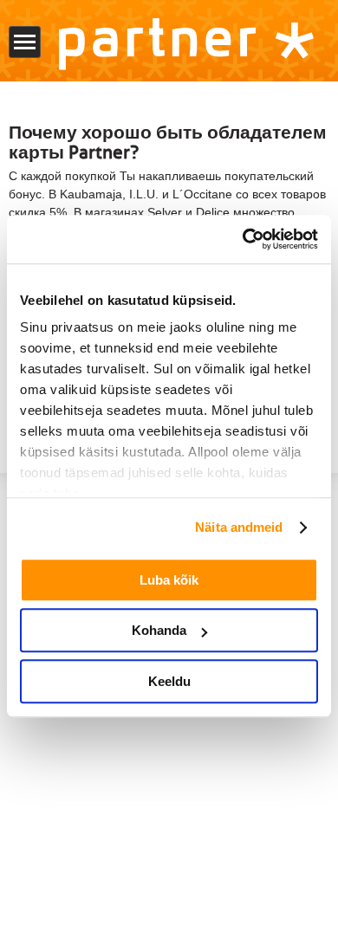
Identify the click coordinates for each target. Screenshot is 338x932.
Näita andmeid (239, 527)
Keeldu (169, 681)
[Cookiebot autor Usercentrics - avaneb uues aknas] (243, 239)
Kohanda (159, 630)
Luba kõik (169, 580)
